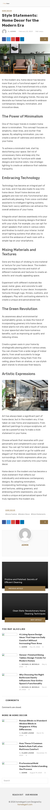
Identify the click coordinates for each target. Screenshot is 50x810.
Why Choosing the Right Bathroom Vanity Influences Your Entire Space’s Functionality (31, 679)
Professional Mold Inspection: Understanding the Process (33, 766)
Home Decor (7, 10)
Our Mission (31, 795)
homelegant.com (25, 804)
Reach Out (17, 795)
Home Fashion (11, 514)
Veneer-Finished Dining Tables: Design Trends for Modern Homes (32, 658)
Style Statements (38, 514)
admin (13, 31)
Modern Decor (24, 514)
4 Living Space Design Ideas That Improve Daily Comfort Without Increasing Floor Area (32, 638)
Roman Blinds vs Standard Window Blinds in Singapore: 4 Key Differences (33, 725)
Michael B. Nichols (30, 664)
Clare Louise (28, 733)
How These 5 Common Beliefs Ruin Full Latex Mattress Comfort (31, 746)
